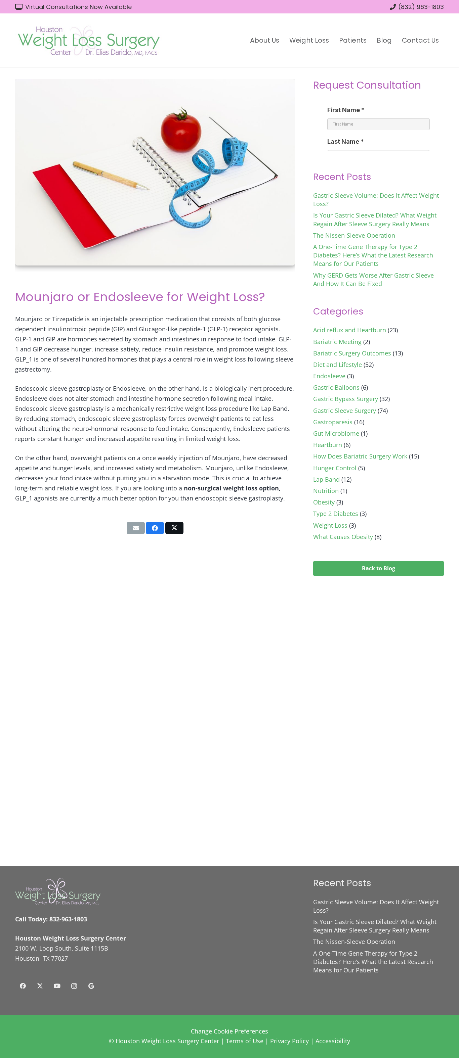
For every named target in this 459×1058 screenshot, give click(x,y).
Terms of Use (244, 1041)
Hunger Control (335, 468)
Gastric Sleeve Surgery (344, 410)
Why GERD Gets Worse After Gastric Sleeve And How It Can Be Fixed (373, 279)
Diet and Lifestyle (337, 364)
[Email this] (136, 528)
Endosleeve (329, 376)
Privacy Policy (289, 1041)
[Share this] (155, 528)
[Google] (91, 986)
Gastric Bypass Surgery (345, 399)
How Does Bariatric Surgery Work (360, 456)
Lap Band (326, 479)
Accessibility (333, 1041)
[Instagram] (74, 986)
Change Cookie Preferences (229, 1031)
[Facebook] (22, 986)
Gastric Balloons (336, 387)
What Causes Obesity (343, 537)
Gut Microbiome (336, 433)
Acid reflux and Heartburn (349, 330)
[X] (39, 986)
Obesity (324, 502)
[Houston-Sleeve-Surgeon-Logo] (88, 40)
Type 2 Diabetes (335, 514)
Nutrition (326, 491)
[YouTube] (57, 986)
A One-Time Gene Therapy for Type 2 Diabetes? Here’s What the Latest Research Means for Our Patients (373, 255)
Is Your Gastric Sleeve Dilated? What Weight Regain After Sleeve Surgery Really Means (374, 219)
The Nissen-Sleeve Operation (354, 235)
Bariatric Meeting (337, 342)
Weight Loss (330, 525)
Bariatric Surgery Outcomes (352, 353)
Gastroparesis (332, 422)
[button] (283, 40)
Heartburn (327, 445)
